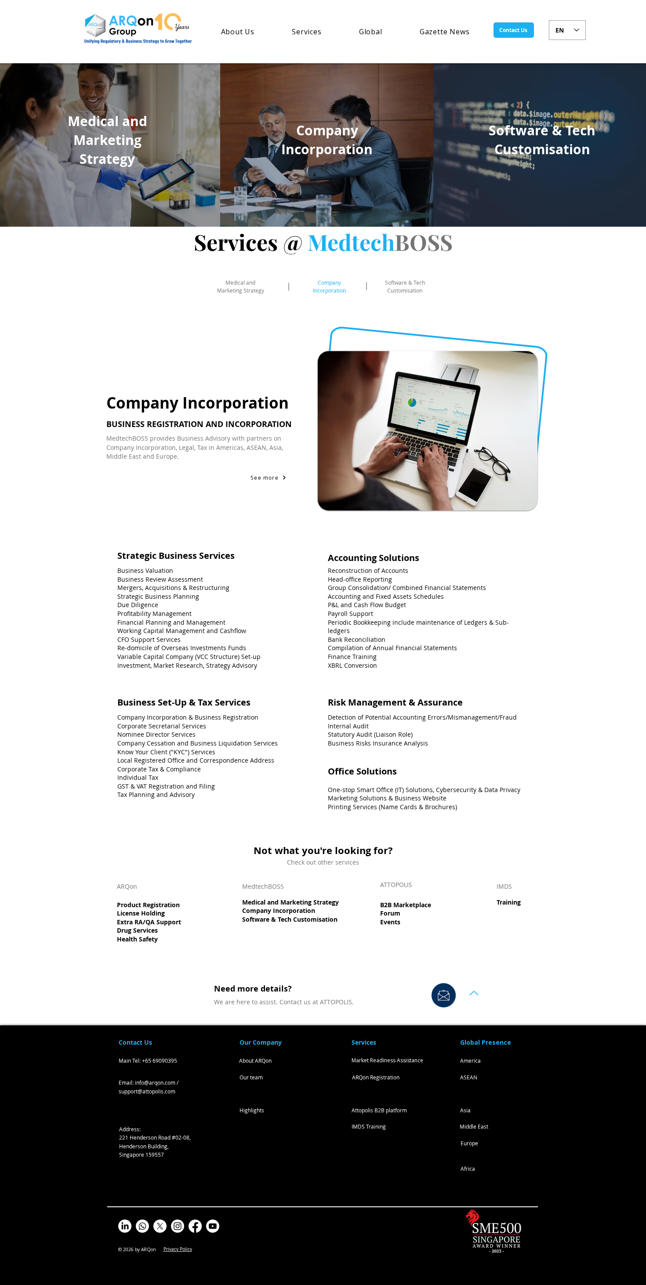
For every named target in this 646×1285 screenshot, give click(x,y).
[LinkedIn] (124, 1226)
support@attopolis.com (147, 1091)
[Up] (474, 993)
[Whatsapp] (142, 1226)
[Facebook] (195, 1226)
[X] (160, 1226)
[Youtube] (212, 1226)
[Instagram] (177, 1226)
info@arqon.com (155, 1082)
